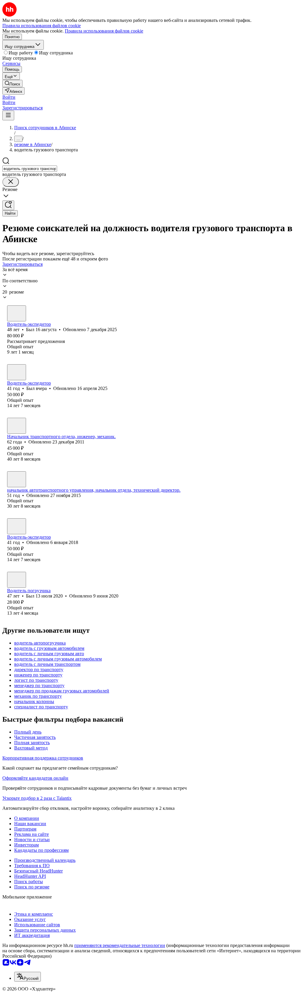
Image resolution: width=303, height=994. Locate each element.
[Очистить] (10, 182)
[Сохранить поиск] (8, 205)
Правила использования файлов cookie (104, 30)
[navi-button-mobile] (8, 115)
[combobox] (29, 169)
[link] (12, 83)
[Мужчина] (16, 313)
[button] (8, 97)
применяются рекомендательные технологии (119, 945)
